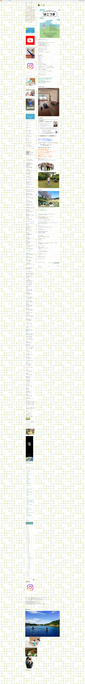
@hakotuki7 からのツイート (30, 59)
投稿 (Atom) (40, 267)
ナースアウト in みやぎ (29, 504)
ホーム (49, 265)
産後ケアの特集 (28, 334)
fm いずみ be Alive (28, 357)
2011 (27, 573)
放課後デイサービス (28, 380)
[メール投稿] (54, 262)
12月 (28, 540)
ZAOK (27, 511)
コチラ (42, 158)
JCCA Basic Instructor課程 (29, 248)
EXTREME (28, 520)
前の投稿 (58, 265)
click (38, 53)
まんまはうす (28, 516)
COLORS (31, 253)
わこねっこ (27, 320)
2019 (27, 532)
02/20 (28, 559)
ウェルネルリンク (28, 381)
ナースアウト (27, 289)
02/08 (28, 565)
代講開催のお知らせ (43, 210)
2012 (27, 572)
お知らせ (55, 263)
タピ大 (26, 360)
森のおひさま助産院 (29, 515)
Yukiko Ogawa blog (29, 483)
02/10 (28, 564)
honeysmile (28, 481)
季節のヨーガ (28, 342)
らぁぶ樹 (28, 484)
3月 (27, 551)
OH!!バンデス (31, 333)
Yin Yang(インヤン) (28, 347)
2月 (27, 552)
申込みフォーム (43, 80)
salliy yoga (28, 495)
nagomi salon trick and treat (29, 354)
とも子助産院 (28, 514)
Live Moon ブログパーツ (29, 463)
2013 (27, 539)
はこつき (27, 73)
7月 (27, 546)
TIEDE (27, 493)
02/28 (28, 553)
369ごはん (28, 503)
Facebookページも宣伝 (28, 75)
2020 (27, 531)
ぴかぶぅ (28, 480)
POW (27, 519)
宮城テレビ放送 (28, 333)
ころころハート (28, 485)
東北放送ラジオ (28, 253)
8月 (27, 545)
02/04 (28, 569)
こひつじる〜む (28, 250)
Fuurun (27, 471)
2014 (27, 538)
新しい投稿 (39, 265)
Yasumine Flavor (28, 470)
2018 (27, 533)
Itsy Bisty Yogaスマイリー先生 (29, 204)
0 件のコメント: (51, 262)
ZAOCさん (27, 345)
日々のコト (58, 263)
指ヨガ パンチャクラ (29, 494)
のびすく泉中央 (28, 263)
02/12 (28, 563)
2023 (27, 527)
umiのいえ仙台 (40, 223)
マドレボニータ (28, 200)
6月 (27, 547)
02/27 (28, 554)
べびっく (27, 218)
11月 (28, 541)
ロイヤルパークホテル (28, 363)
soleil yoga (28, 482)
